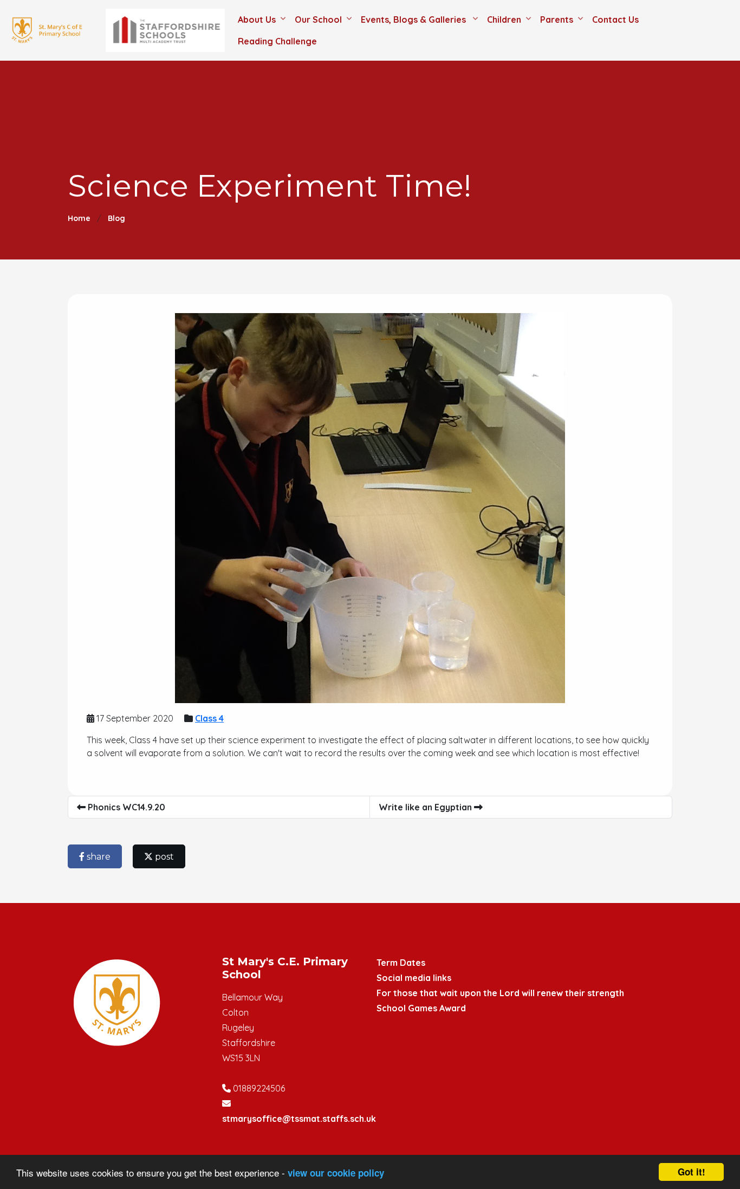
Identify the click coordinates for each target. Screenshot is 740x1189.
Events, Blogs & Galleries (414, 19)
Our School (318, 19)
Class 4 (209, 718)
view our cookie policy (336, 1172)
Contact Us (615, 19)
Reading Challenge (277, 41)
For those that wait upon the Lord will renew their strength (500, 992)
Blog (116, 218)
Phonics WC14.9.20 (125, 807)
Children (504, 19)
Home (79, 218)
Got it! (691, 1171)
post (163, 857)
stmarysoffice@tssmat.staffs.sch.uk (299, 1118)
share (98, 857)
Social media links (414, 977)
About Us (257, 19)
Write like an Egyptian (426, 807)
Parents (556, 19)
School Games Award (421, 1008)
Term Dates (401, 962)
